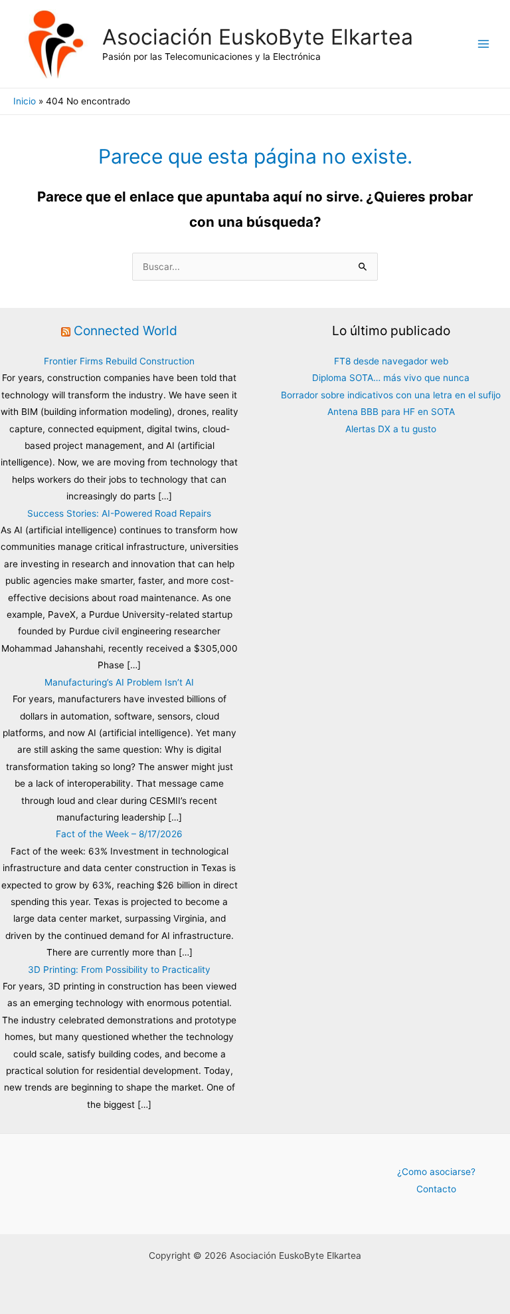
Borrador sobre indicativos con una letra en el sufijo (391, 395)
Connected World (125, 330)
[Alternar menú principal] (483, 44)
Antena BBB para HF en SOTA (391, 411)
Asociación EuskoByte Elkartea (257, 37)
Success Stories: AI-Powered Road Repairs (119, 513)
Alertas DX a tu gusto (390, 429)
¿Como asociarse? (436, 1171)
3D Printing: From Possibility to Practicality (119, 969)
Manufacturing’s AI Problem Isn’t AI (119, 682)
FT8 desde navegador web (391, 361)
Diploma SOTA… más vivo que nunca (390, 377)
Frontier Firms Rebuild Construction (119, 361)
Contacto (436, 1189)
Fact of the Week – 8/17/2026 (119, 834)
